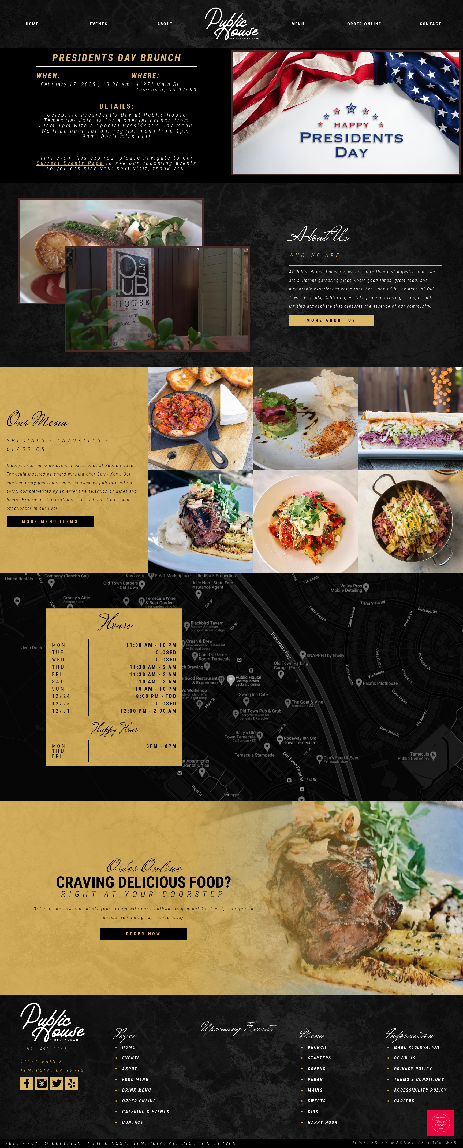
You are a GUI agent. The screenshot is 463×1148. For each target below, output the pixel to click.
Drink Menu (136, 1090)
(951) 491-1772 (44, 1048)
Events (131, 1058)
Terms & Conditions (419, 1079)
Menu (298, 24)
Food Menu (135, 1079)
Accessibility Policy (420, 1090)
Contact (431, 24)
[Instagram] (41, 1083)
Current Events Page (70, 163)
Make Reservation (417, 1047)
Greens (317, 1068)
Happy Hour (323, 1122)
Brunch (317, 1047)
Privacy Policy (413, 1068)
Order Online (364, 24)
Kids (313, 1111)
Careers (404, 1100)
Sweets (317, 1100)
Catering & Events (145, 1111)
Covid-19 (405, 1058)
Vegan (315, 1079)
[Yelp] (71, 1083)
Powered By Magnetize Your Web (405, 1142)
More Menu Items (50, 521)
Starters (319, 1058)
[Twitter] (56, 1083)
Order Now (143, 933)
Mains (315, 1090)
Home (32, 24)
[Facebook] (26, 1083)
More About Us (331, 320)
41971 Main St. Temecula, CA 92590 (52, 1066)
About (165, 24)
